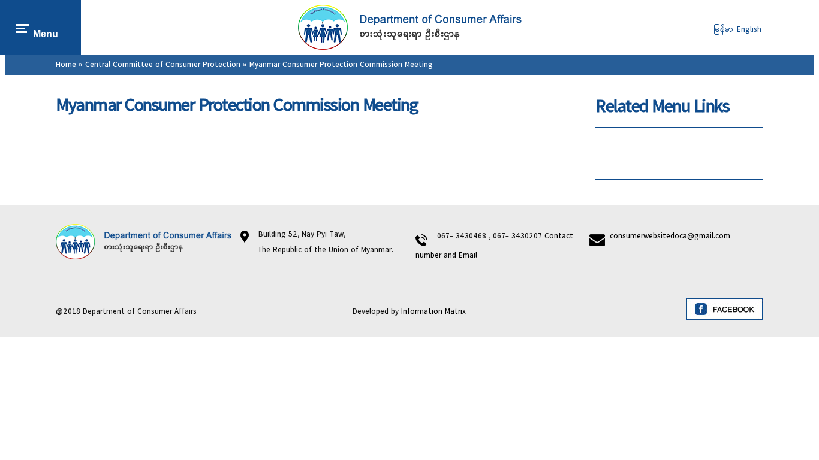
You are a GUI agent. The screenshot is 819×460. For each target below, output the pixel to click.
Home (66, 65)
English (749, 29)
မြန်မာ (723, 29)
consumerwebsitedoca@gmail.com (670, 236)
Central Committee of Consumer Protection (162, 65)
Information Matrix (433, 311)
